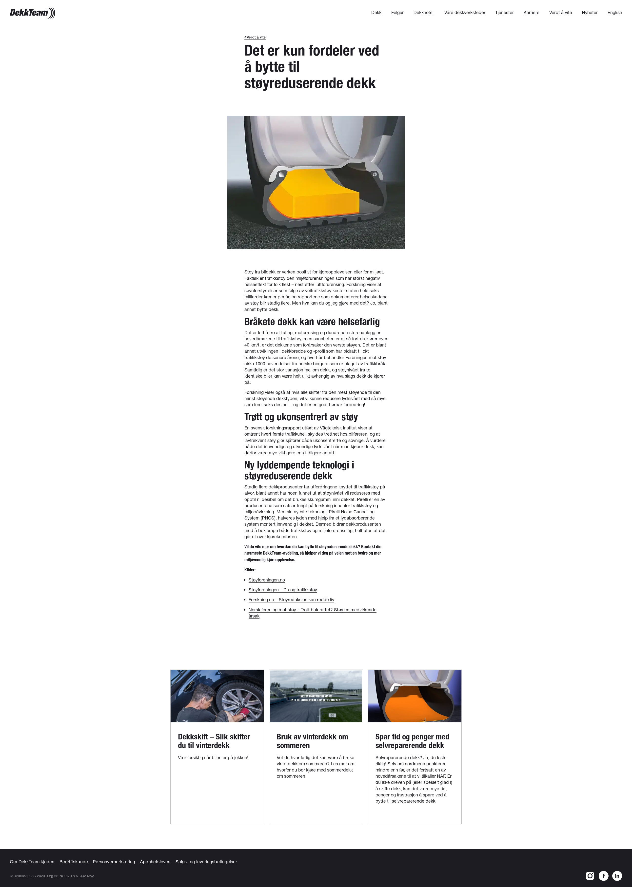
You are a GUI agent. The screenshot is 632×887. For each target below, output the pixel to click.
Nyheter (590, 12)
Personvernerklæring (114, 861)
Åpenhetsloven (155, 861)
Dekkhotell (424, 12)
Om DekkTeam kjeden (32, 861)
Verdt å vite (560, 12)
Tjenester (504, 12)
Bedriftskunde (73, 861)
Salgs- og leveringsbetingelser (206, 861)
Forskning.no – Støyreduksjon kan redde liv (291, 599)
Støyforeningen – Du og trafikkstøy (283, 589)
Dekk (376, 12)
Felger (397, 12)
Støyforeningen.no (267, 579)
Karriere (531, 12)
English (615, 12)
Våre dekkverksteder (464, 12)
